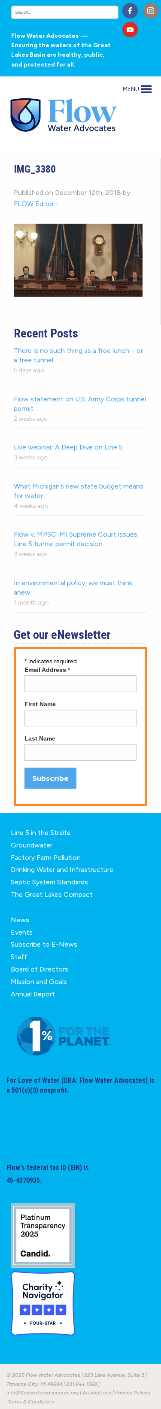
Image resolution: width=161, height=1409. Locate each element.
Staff (19, 957)
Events (22, 932)
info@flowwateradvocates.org (42, 1393)
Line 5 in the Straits (40, 833)
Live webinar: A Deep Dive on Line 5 (68, 447)
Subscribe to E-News (44, 944)
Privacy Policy (131, 1393)
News (20, 920)
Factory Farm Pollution (46, 857)
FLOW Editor (34, 204)
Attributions (96, 1393)
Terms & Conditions (31, 1402)
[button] (131, 89)
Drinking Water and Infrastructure (62, 869)
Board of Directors (39, 969)
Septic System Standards (49, 882)
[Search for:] (64, 12)
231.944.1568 (81, 1384)
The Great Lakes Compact (52, 894)
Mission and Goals (39, 982)
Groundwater (31, 845)
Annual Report (33, 994)
